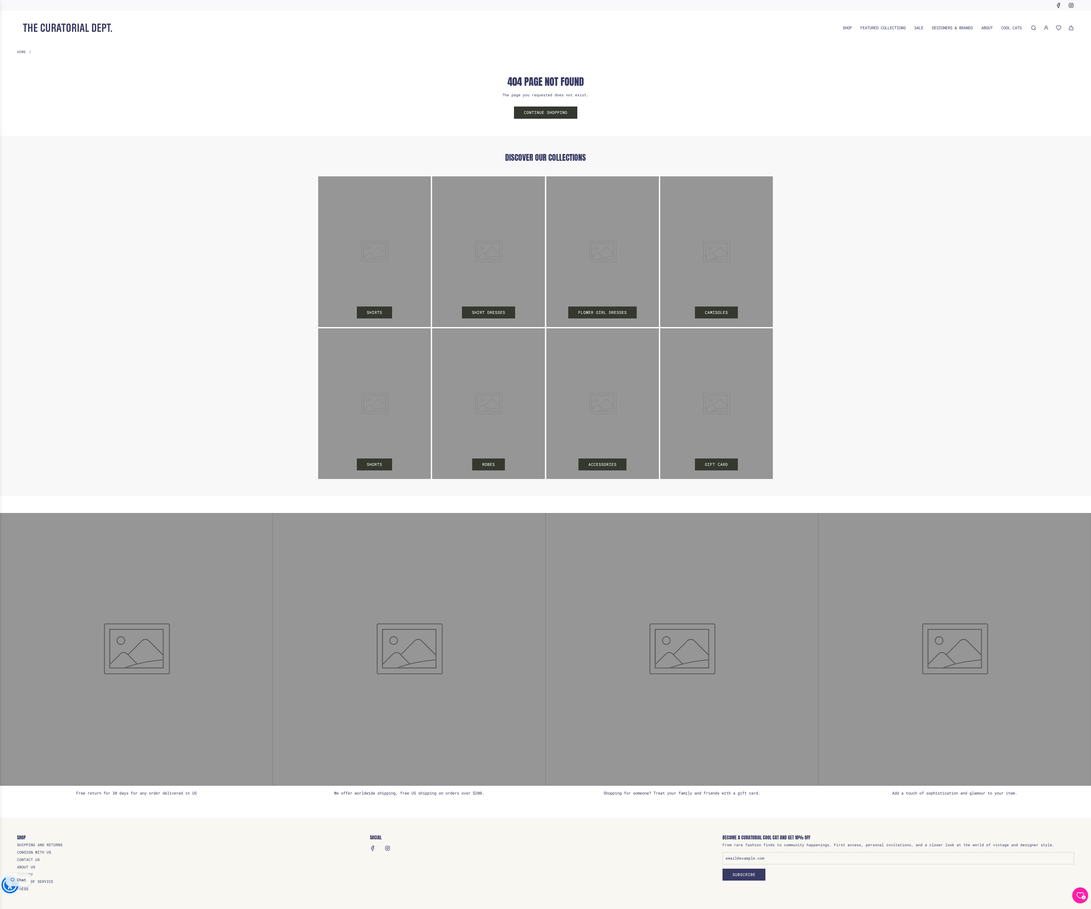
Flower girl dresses (602, 312)
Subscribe (743, 874)
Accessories (602, 464)
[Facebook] (1058, 5)
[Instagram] (1071, 5)
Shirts (374, 312)
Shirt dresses (488, 312)
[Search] (1033, 28)
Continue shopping (545, 112)
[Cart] (1071, 28)
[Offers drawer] (1058, 28)
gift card (716, 464)
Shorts (374, 464)
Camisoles (716, 312)
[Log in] (1046, 28)
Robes (488, 464)
